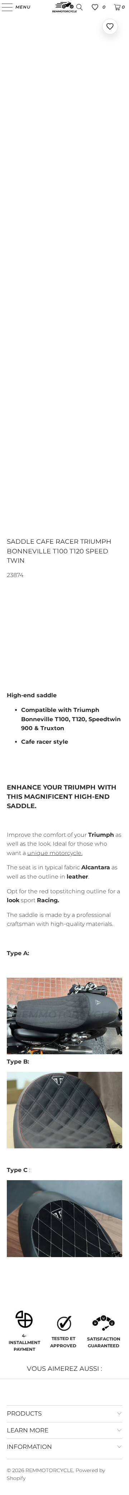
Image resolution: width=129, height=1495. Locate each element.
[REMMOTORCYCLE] (64, 7)
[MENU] (4, 7)
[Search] (79, 7)
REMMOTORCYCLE (49, 1470)
